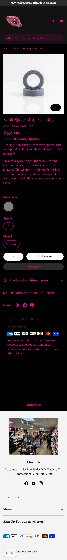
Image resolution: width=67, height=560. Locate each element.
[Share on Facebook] (24, 305)
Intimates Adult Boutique (24, 551)
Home (6, 49)
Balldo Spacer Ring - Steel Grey (28, 49)
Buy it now (34, 267)
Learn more (49, 3)
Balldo (7, 125)
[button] (54, 20)
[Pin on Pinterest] (32, 305)
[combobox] (33, 37)
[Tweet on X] (17, 305)
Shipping (8, 138)
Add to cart (45, 256)
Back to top (33, 404)
